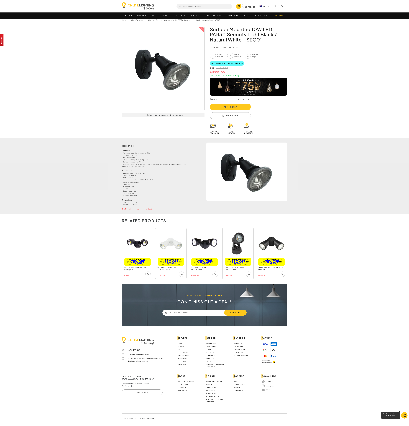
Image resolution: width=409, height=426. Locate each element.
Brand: (232, 47)
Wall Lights (210, 358)
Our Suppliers (183, 384)
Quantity (213, 99)
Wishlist (237, 387)
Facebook (270, 382)
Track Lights (210, 355)
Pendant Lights (211, 343)
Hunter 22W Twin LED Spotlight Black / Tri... (270, 268)
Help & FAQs (182, 390)
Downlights (210, 349)
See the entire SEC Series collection (227, 63)
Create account (240, 384)
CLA (238, 47)
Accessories (179, 16)
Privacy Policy (211, 393)
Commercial (233, 16)
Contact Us (182, 387)
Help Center (142, 392)
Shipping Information (214, 381)
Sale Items (182, 364)
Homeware (182, 361)
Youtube (269, 390)
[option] (137, 253)
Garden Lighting (240, 349)
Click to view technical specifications (139, 209)
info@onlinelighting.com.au (138, 354)
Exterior (181, 346)
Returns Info (210, 390)
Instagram (270, 386)
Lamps (208, 361)
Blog (246, 16)
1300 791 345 (249, 7)
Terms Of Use (211, 387)
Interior (128, 16)
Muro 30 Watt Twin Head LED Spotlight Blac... (135, 268)
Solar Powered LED (241, 355)
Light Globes (183, 352)
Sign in (236, 381)
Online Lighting (138, 6)
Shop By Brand (183, 355)
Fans (153, 16)
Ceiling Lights (211, 346)
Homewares (196, 16)
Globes (164, 16)
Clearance (279, 16)
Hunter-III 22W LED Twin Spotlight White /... (167, 268)
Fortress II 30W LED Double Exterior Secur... (202, 268)
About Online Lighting (186, 381)
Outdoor (142, 16)
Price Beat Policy (212, 396)
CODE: (213, 47)
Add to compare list (230, 56)
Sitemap (209, 384)
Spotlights (210, 352)
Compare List (239, 390)
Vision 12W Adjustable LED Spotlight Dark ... (235, 268)
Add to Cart (230, 107)
